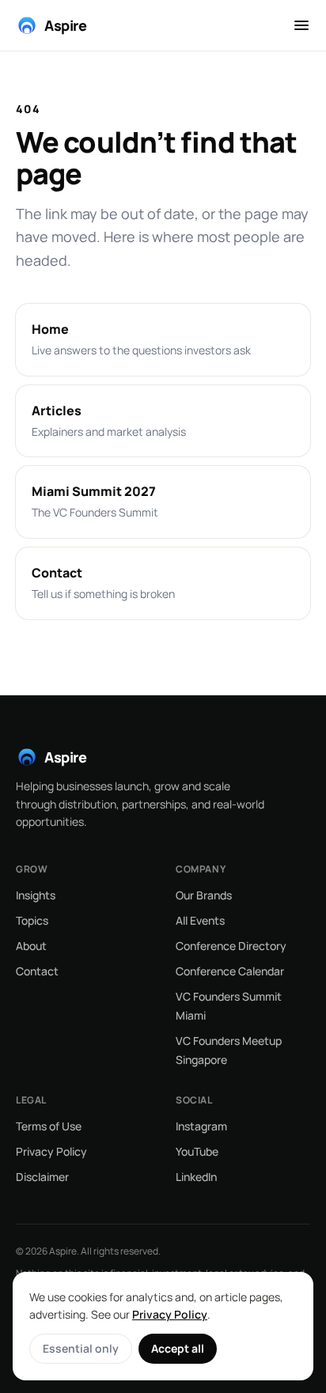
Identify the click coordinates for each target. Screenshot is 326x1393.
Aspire (65, 25)
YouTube (197, 1151)
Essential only (81, 1348)
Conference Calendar (230, 971)
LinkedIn (196, 1176)
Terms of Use (49, 1126)
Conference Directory (231, 945)
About (31, 945)
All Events (200, 920)
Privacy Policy (51, 1151)
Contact (37, 971)
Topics (32, 920)
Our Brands (204, 895)
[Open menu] (301, 25)
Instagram (201, 1126)
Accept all (177, 1348)
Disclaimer (42, 1176)
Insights (35, 895)
